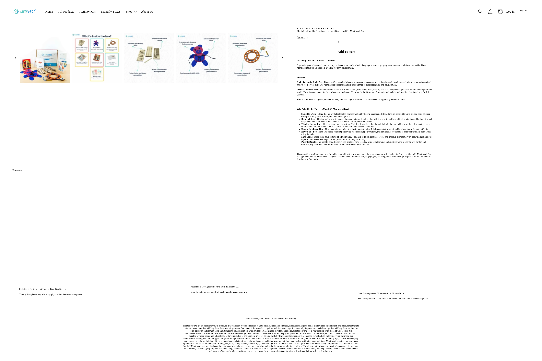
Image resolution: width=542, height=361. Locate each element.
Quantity (302, 37)
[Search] (480, 12)
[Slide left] (15, 58)
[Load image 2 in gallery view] (97, 58)
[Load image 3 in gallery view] (149, 58)
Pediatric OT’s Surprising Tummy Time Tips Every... (42, 289)
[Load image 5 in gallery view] (253, 58)
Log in (510, 11)
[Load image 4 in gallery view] (201, 58)
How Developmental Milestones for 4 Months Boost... (382, 293)
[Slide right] (282, 58)
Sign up (523, 10)
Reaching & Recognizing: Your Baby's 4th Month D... (215, 286)
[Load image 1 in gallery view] (45, 58)
